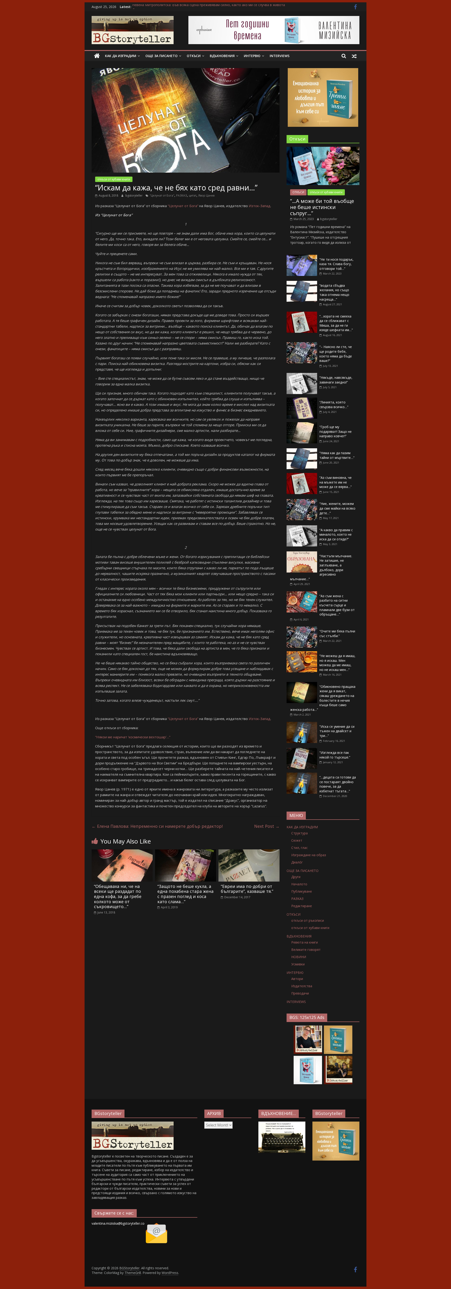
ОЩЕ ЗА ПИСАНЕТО (161, 56)
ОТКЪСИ (194, 56)
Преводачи (300, 993)
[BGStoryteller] (97, 56)
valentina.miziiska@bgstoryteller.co (118, 1223)
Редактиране (301, 906)
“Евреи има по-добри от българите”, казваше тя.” (247, 888)
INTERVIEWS (279, 56)
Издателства (301, 986)
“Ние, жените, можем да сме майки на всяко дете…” (337, 508)
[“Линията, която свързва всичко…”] (302, 400)
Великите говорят (306, 949)
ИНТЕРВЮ (252, 56)
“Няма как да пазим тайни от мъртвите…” (336, 455)
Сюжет (296, 840)
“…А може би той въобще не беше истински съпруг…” (322, 207)
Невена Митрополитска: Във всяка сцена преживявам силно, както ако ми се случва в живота (208, 6)
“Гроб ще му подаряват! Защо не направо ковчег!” (335, 431)
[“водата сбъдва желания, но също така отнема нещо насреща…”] (302, 283)
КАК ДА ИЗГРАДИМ (120, 56)
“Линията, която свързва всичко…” (333, 404)
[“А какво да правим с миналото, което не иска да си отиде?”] (302, 528)
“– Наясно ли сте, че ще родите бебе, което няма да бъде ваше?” (335, 354)
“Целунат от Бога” (183, 205)
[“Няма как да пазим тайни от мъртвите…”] (302, 451)
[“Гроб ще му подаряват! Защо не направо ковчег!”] (302, 424)
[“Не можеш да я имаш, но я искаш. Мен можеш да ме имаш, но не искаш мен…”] (302, 653)
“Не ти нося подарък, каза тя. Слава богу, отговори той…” (336, 264)
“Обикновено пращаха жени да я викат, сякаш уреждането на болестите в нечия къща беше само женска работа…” (322, 698)
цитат (192, 195)
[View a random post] (354, 56)
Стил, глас (299, 847)
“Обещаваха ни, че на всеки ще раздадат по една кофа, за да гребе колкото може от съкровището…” (117, 896)
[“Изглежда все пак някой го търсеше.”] (302, 750)
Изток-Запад (259, 205)
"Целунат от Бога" (162, 195)
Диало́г (297, 862)
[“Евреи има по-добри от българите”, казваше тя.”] (249, 852)
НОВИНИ (298, 957)
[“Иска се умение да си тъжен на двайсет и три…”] (302, 724)
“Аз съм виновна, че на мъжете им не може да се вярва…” (335, 482)
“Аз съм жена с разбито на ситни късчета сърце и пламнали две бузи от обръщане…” (337, 605)
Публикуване (301, 891)
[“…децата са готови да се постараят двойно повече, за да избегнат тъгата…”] (302, 775)
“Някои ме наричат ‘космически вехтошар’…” (132, 737)
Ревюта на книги (304, 942)
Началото (299, 884)
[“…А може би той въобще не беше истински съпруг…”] (323, 149)
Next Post (267, 826)
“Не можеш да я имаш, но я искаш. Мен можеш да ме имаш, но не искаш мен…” (337, 663)
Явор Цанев (206, 195)
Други (295, 877)
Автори (297, 978)
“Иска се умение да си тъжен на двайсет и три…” (336, 731)
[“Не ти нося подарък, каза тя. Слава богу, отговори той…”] (302, 257)
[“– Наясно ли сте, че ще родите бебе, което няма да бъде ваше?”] (302, 344)
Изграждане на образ (308, 855)
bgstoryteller (134, 195)
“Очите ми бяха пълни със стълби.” (337, 633)
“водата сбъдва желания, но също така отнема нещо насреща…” (334, 292)
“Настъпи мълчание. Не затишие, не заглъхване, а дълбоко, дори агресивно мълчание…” (321, 567)
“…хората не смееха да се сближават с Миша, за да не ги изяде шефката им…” (336, 323)
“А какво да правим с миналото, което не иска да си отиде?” (336, 534)
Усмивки (298, 964)
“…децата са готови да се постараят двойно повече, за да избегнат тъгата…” (337, 784)
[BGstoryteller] (133, 1124)
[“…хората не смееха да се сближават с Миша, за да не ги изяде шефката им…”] (302, 314)
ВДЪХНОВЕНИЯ (222, 56)
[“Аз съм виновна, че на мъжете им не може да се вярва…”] (302, 475)
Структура (299, 833)
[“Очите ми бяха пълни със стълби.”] (302, 629)
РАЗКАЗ (181, 195)
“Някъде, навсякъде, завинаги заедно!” (335, 379)
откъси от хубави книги (113, 179)
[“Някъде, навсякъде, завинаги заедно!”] (302, 375)
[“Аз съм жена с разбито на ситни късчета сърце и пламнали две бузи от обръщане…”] (302, 594)
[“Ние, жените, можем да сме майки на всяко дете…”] (302, 501)
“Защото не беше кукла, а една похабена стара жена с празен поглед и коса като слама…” (185, 893)
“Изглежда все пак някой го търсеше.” (334, 754)
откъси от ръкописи (307, 920)
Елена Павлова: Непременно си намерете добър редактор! (157, 826)
